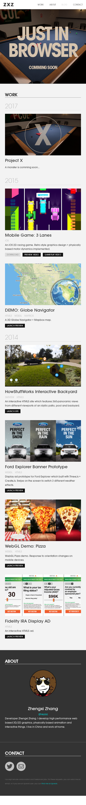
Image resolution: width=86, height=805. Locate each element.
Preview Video (31, 254)
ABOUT (52, 4)
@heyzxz (43, 714)
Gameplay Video (53, 254)
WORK (41, 4)
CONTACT (78, 4)
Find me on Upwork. (50, 784)
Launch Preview (15, 325)
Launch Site (13, 411)
